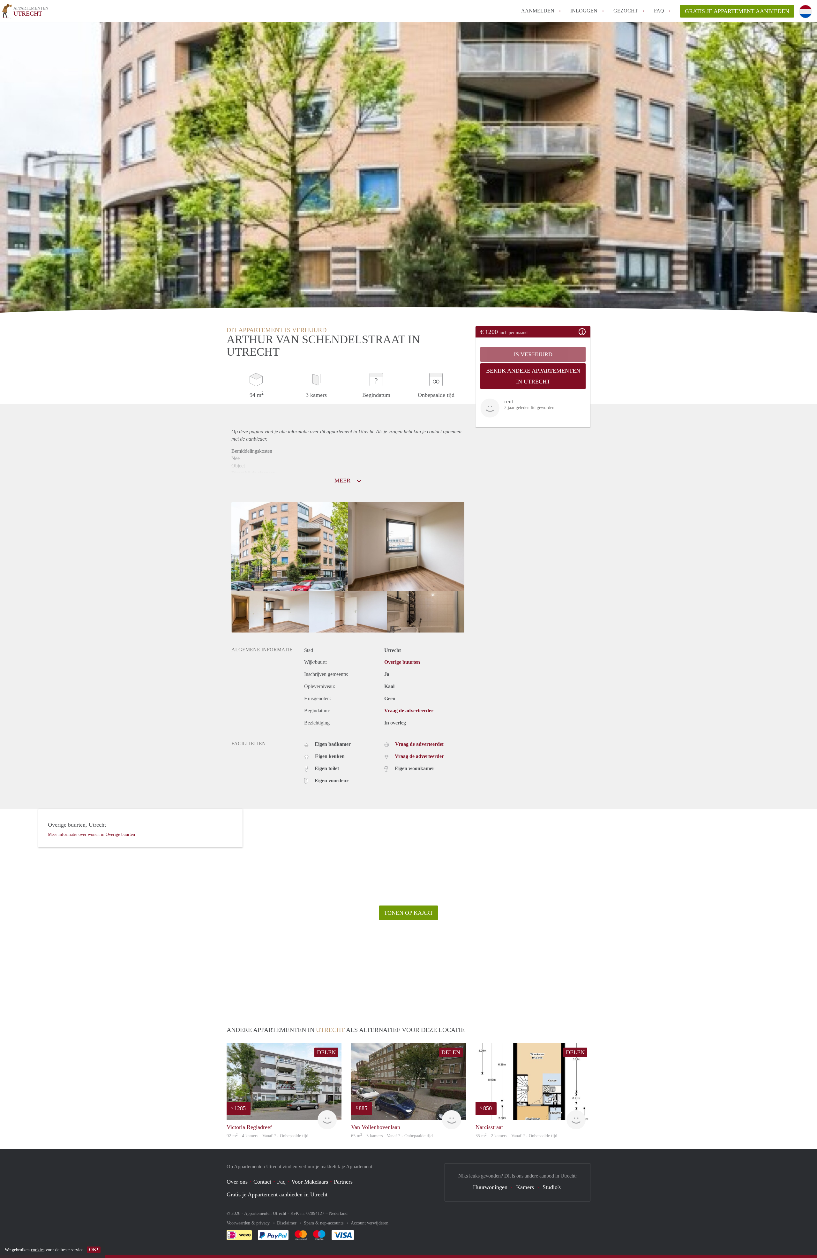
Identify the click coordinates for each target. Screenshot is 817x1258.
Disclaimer (287, 1223)
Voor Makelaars (309, 1181)
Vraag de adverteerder (408, 710)
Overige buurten (402, 662)
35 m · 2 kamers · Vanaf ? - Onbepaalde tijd (516, 1135)
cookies (37, 1249)
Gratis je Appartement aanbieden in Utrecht (277, 1194)
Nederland (338, 1213)
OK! (93, 1249)
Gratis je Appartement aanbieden (737, 11)
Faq (281, 1181)
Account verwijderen (369, 1223)
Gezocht (625, 10)
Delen (326, 1052)
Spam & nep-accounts (324, 1223)
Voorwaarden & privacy (249, 1223)
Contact (262, 1181)
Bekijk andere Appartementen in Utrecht (533, 376)
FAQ (659, 10)
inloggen (583, 10)
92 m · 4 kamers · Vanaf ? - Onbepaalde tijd (267, 1135)
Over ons (237, 1181)
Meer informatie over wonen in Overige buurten (91, 834)
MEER (343, 480)
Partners (343, 1181)
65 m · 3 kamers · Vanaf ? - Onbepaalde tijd (392, 1135)
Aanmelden (537, 10)
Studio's (552, 1187)
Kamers (525, 1187)
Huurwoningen (490, 1187)
